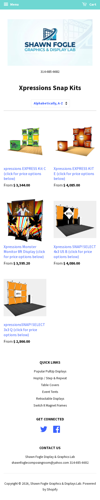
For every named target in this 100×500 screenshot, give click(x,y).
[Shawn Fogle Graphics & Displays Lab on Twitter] (43, 431)
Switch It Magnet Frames (50, 405)
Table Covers (50, 385)
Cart (92, 4)
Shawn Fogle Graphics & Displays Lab (55, 483)
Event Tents (50, 392)
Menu (14, 4)
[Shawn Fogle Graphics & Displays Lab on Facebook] (56, 431)
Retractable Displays (50, 399)
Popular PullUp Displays (50, 371)
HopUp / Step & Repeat (50, 378)
